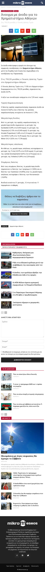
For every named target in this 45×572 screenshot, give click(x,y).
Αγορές (16, 11)
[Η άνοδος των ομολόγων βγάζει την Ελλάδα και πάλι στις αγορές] (6, 275)
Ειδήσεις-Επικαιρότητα (7, 11)
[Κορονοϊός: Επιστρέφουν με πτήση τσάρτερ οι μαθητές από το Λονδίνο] (6, 506)
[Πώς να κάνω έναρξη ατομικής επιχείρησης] (6, 396)
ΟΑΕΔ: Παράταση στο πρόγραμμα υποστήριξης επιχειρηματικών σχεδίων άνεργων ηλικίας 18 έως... (27, 475)
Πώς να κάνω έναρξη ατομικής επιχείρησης (28, 394)
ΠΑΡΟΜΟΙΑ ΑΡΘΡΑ (8, 244)
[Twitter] (28, 555)
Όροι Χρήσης (10, 566)
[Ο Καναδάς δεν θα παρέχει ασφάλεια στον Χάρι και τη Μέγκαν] (6, 496)
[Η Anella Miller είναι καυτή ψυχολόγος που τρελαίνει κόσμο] (6, 486)
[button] (42, 3)
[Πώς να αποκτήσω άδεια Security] (6, 376)
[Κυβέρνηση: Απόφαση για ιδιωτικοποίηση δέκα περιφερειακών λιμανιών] (6, 255)
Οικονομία (5, 257)
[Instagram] (22, 555)
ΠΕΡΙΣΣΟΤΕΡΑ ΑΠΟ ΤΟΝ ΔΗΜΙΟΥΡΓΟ (14, 247)
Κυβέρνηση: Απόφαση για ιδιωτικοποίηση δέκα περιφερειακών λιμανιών (23, 255)
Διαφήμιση (26, 566)
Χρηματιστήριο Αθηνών (16, 226)
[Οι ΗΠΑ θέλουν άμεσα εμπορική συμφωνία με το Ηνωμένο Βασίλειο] (6, 285)
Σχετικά (18, 566)
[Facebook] (17, 555)
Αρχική (3, 7)
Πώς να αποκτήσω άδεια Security (25, 374)
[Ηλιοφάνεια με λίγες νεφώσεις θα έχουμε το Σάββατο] (22, 438)
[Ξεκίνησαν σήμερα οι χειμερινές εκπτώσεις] (6, 304)
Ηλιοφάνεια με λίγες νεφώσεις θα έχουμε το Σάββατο (19, 457)
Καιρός (4, 452)
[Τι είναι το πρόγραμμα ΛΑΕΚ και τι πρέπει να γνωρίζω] (6, 386)
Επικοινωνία (35, 566)
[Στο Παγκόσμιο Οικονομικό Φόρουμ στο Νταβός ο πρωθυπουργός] (6, 295)
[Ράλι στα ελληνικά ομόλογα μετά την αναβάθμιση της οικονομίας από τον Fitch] (6, 265)
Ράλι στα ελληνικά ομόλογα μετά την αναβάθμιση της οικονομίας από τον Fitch (28, 265)
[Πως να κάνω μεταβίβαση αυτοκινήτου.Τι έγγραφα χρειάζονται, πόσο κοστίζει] (6, 406)
